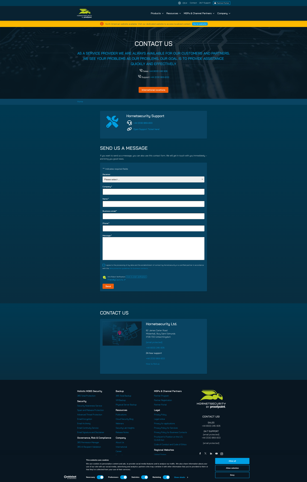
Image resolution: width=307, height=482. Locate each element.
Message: (107, 235)
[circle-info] (101, 23)
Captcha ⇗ (117, 279)
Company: (107, 186)
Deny (232, 475)
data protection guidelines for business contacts (128, 268)
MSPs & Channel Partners (198, 13)
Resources (172, 13)
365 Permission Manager (88, 442)
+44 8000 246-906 (155, 347)
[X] (205, 453)
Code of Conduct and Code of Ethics (170, 444)
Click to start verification (136, 277)
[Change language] (182, 3)
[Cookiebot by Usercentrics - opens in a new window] (70, 477)
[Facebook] (200, 453)
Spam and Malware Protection (90, 410)
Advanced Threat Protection (89, 414)
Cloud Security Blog (124, 419)
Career (119, 451)
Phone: (106, 223)
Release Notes (122, 432)
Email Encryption (84, 419)
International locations (153, 89)
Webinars (120, 423)
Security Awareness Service (89, 405)
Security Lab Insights (125, 428)
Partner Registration (163, 400)
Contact (193, 3)
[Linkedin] (211, 453)
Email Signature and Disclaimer (90, 432)
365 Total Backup (123, 395)
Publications (121, 414)
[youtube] (216, 453)
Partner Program (161, 395)
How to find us (152, 363)
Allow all (232, 461)
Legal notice (159, 419)
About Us (120, 442)
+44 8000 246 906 (158, 71)
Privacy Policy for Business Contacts (170, 432)
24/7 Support (205, 3)
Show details (179, 477)
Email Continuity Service (87, 428)
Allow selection (232, 468)
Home (80, 101)
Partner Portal (223, 3)
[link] (129, 129)
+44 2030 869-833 (159, 77)
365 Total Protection (86, 395)
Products (156, 13)
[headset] (129, 123)
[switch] (123, 477)
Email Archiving (83, 423)
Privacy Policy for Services (166, 428)
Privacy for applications (164, 423)
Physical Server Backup (126, 404)
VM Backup (121, 400)
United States (160, 454)
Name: (106, 199)
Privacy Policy (160, 414)
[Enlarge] (138, 324)
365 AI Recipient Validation (89, 447)
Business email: (110, 211)
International (121, 447)
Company (222, 13)
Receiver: (106, 174)
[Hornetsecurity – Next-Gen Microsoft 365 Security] (84, 13)
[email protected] (211, 434)
